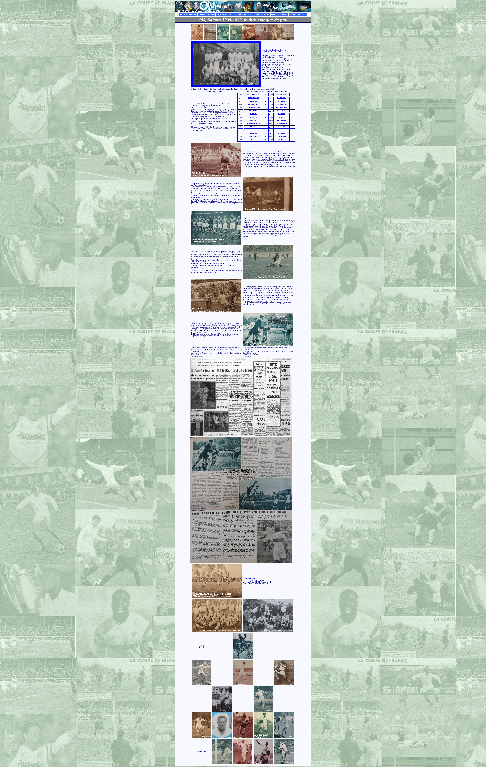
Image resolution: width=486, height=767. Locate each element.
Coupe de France (249, 578)
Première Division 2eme (270, 50)
